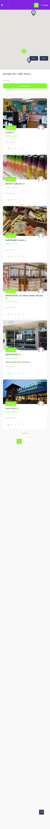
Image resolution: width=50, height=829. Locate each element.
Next (44, 58)
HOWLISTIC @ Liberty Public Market (24, 295)
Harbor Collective (15, 183)
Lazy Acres (11, 408)
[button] (33, 13)
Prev (33, 58)
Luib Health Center (15, 240)
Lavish (9, 132)
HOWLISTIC (13, 354)
